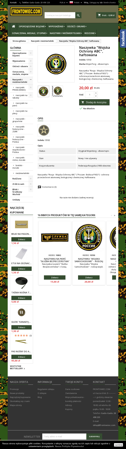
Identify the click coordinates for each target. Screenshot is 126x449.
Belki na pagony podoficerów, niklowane (21, 234)
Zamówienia (71, 393)
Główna (15, 48)
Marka (82, 64)
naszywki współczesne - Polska (19, 150)
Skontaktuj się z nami (20, 401)
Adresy (68, 405)
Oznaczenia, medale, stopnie (29, 33)
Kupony (69, 409)
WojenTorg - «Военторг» (97, 64)
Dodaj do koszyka (93, 102)
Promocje (14, 389)
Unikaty (16, 199)
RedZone (90, 33)
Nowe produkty (17, 393)
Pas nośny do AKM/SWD (21, 351)
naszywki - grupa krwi (19, 120)
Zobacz (21, 239)
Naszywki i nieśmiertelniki (65, 33)
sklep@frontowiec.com (104, 425)
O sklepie (42, 393)
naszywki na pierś (19, 104)
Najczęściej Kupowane (17, 210)
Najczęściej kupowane (20, 397)
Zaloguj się (94, 2)
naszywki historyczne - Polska (18, 139)
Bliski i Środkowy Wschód (17, 192)
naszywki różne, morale (18, 158)
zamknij (118, 445)
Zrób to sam (18, 184)
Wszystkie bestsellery (18, 367)
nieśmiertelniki (22, 173)
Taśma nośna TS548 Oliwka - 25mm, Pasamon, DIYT (21, 292)
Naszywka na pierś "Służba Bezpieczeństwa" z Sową (54, 261)
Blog (40, 397)
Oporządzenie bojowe (32, 26)
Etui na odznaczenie (21, 263)
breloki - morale (17, 166)
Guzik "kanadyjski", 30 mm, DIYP (21, 322)
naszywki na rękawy (19, 96)
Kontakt (13, 2)
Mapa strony (16, 405)
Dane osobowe (72, 389)
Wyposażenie (56, 26)
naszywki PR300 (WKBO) (19, 88)
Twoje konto (74, 382)
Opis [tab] (40, 118)
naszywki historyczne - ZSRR (18, 129)
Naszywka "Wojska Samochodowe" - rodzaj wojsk (89, 261)
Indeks (82, 59)
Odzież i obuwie (76, 26)
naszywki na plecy (19, 112)
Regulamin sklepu (46, 389)
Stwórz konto (109, 2)
